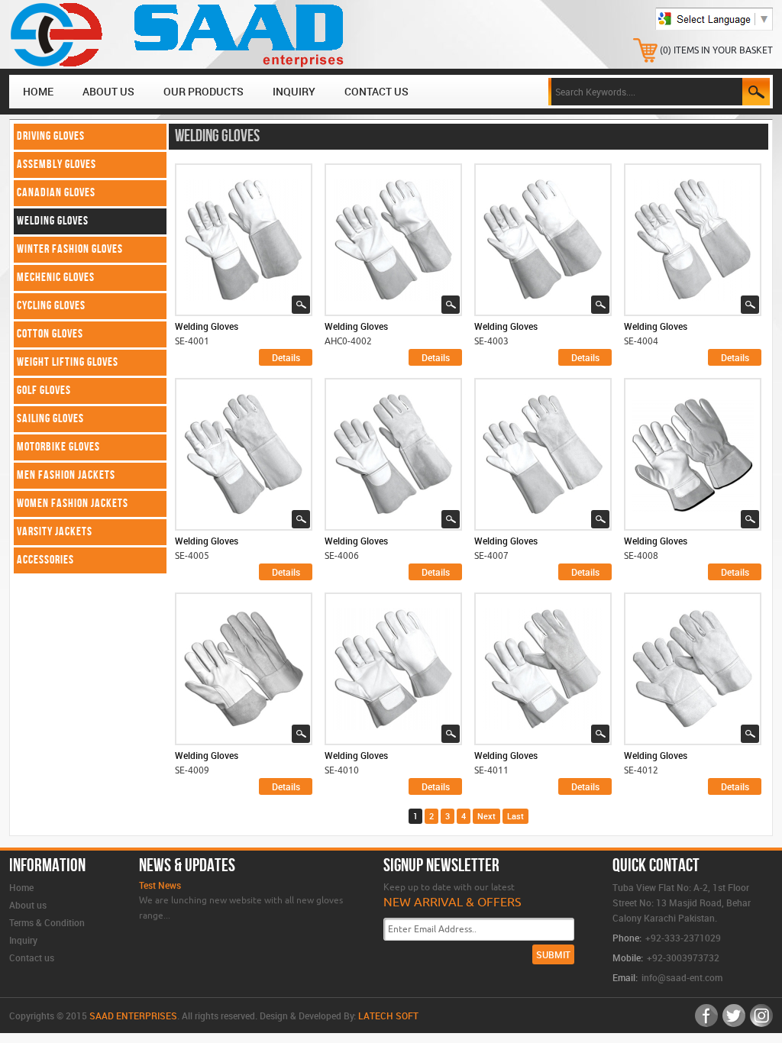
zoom (301, 304)
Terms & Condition (47, 922)
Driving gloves (51, 136)
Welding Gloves (53, 221)
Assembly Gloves (56, 164)
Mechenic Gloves (56, 277)
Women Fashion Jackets (72, 503)
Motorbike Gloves (58, 447)
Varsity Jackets (54, 532)
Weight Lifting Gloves (67, 362)
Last (515, 816)
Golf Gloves (44, 390)
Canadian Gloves (56, 193)
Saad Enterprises (133, 1015)
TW (733, 1015)
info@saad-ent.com (681, 977)
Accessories (45, 560)
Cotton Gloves (50, 334)
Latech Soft (388, 1015)
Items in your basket (716, 50)
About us (108, 91)
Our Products (203, 91)
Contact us (376, 91)
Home (38, 91)
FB (706, 1015)
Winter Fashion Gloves (70, 249)
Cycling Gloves (51, 306)
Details (286, 357)
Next (486, 816)
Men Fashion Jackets (66, 475)
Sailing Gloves (50, 419)
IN (761, 1015)
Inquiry (294, 91)
